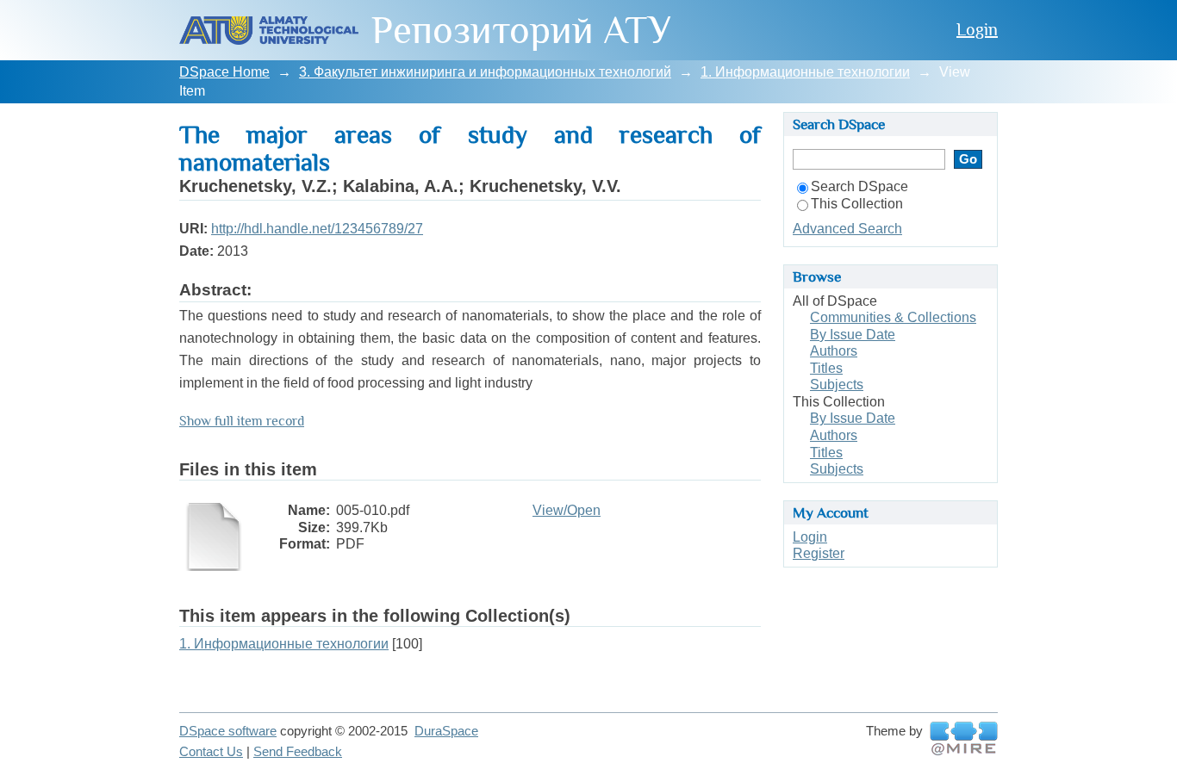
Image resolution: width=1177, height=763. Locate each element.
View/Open (566, 510)
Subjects (836, 384)
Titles (826, 368)
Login (977, 29)
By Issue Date (852, 334)
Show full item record (241, 421)
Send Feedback (297, 752)
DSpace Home (224, 72)
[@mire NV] (964, 739)
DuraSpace (446, 731)
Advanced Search (847, 228)
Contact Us (211, 752)
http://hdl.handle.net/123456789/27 (317, 228)
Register (818, 553)
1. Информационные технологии (805, 72)
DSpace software (228, 731)
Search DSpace (859, 186)
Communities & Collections (893, 317)
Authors (833, 351)
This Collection (857, 203)
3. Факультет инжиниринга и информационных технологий (485, 72)
